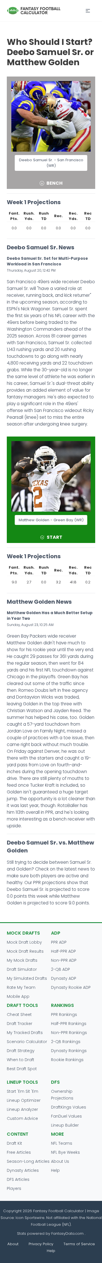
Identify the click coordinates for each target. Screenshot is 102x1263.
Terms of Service (79, 1244)
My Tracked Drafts (25, 1032)
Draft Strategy (21, 1050)
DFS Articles (18, 1179)
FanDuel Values (66, 1116)
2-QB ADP (60, 969)
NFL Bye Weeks (65, 1152)
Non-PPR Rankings (69, 1032)
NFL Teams (61, 1143)
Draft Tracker (19, 1023)
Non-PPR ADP (63, 960)
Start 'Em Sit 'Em (22, 1091)
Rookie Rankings (67, 1060)
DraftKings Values (68, 1107)
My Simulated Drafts (27, 978)
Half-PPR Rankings (68, 1023)
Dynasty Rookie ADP (71, 987)
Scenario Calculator (27, 1041)
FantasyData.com (68, 1233)
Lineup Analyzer (22, 1109)
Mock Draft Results (25, 951)
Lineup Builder (65, 1125)
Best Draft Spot (22, 1069)
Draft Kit (14, 1143)
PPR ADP (59, 942)
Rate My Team (21, 987)
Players (14, 1188)
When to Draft (20, 1060)
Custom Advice (22, 1118)
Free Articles (19, 1152)
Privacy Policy (41, 1244)
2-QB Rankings (65, 1041)
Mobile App (18, 996)
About (12, 1244)
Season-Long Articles (28, 1161)
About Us (60, 1161)
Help (55, 1170)
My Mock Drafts (22, 960)
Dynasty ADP (63, 978)
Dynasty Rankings (69, 1050)
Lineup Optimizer (24, 1100)
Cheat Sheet (19, 1014)
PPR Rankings (64, 1014)
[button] (87, 10)
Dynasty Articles (23, 1170)
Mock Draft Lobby (24, 942)
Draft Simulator (22, 969)
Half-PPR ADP (63, 951)
